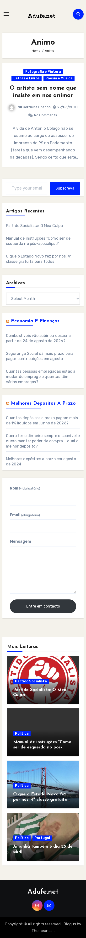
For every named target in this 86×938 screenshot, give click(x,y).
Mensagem (20, 541)
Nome (25, 488)
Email (25, 515)
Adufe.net (41, 16)
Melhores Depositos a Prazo (43, 403)
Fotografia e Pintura (43, 72)
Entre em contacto (43, 606)
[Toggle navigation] (6, 14)
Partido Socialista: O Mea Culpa (34, 225)
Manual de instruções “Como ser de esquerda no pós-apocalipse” (42, 747)
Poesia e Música (59, 78)
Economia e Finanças (35, 321)
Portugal (42, 838)
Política (22, 734)
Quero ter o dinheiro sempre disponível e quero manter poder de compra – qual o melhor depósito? (43, 440)
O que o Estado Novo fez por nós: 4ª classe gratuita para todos (40, 799)
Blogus (70, 924)
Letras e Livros (26, 78)
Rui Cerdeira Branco (33, 107)
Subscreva (64, 188)
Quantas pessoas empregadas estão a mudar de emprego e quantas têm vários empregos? (40, 376)
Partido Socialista (31, 681)
